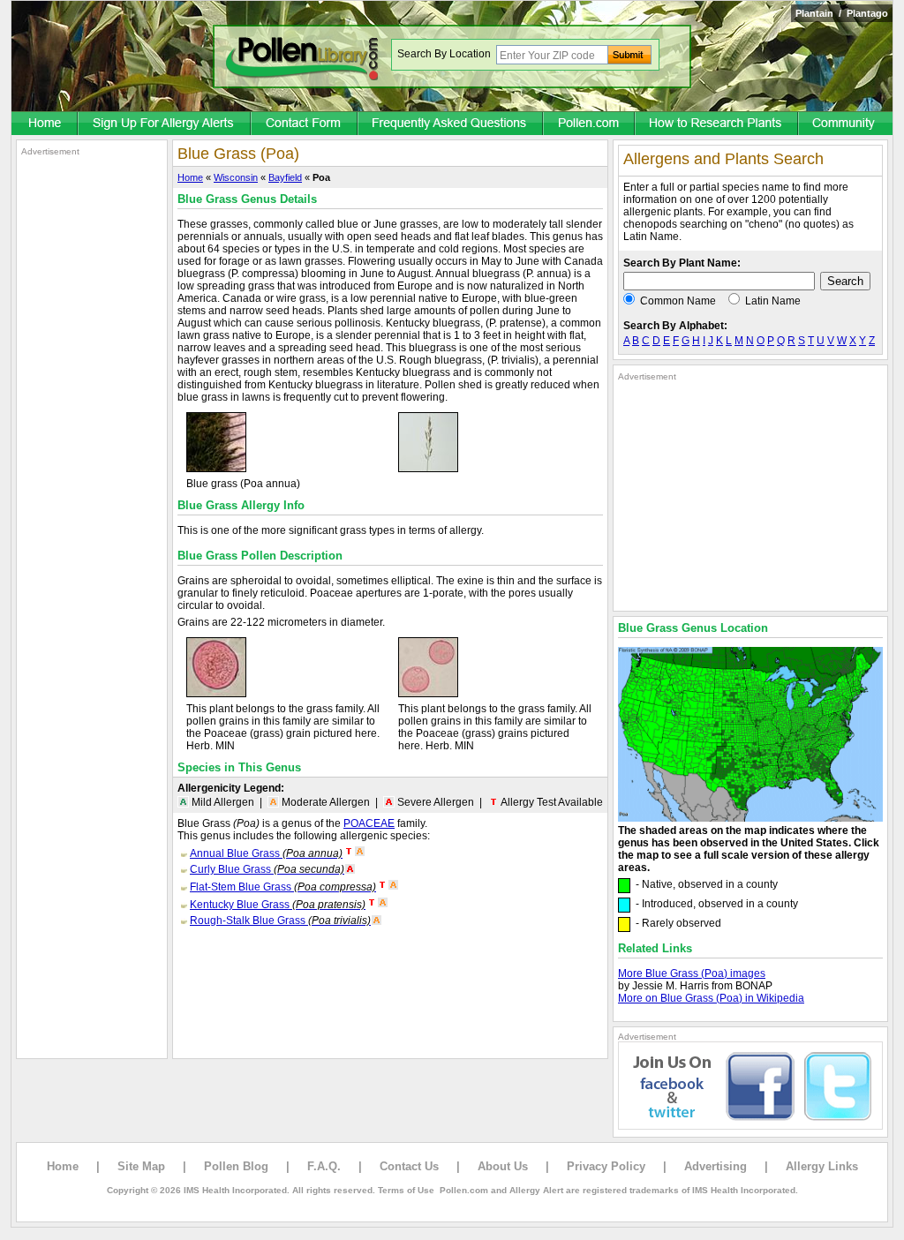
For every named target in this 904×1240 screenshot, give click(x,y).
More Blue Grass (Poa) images (691, 973)
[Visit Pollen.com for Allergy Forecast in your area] (590, 124)
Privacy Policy (606, 1166)
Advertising (715, 1166)
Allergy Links (822, 1166)
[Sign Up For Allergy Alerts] (165, 124)
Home (190, 177)
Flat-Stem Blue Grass (283, 887)
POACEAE (369, 823)
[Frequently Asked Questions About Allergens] (451, 124)
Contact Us (409, 1166)
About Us (503, 1166)
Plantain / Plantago (841, 13)
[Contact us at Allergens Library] (305, 124)
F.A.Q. (324, 1166)
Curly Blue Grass (267, 869)
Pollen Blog (236, 1166)
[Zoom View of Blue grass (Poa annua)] (216, 468)
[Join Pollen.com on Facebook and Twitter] (750, 1126)
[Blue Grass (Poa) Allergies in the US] (750, 818)
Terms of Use (406, 1190)
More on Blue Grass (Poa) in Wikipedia (711, 998)
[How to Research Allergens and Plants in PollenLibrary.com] (717, 124)
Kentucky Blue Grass (277, 904)
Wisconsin (236, 177)
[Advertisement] (91, 422)
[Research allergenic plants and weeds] (45, 124)
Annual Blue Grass (266, 853)
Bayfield (285, 177)
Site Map (141, 1166)
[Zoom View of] (428, 468)
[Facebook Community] (846, 124)
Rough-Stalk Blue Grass (280, 920)
